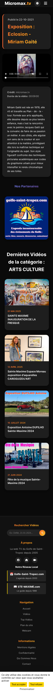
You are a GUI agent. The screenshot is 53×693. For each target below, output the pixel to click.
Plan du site (26, 625)
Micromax (18, 3)
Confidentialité (26, 653)
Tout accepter (19, 684)
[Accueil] (26, 560)
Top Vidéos (26, 619)
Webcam (26, 630)
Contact (26, 664)
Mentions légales (26, 647)
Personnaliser (27, 689)
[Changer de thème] (37, 3)
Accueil (26, 608)
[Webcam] (35, 560)
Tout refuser (36, 684)
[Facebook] (18, 560)
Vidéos (26, 614)
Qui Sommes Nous (26, 658)
